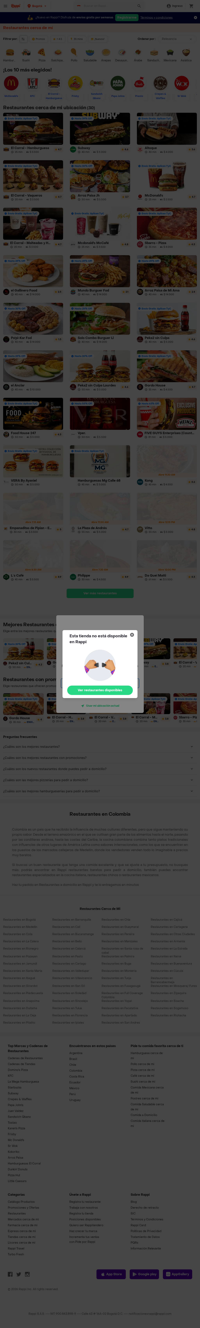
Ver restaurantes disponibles (100, 690)
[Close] (132, 635)
